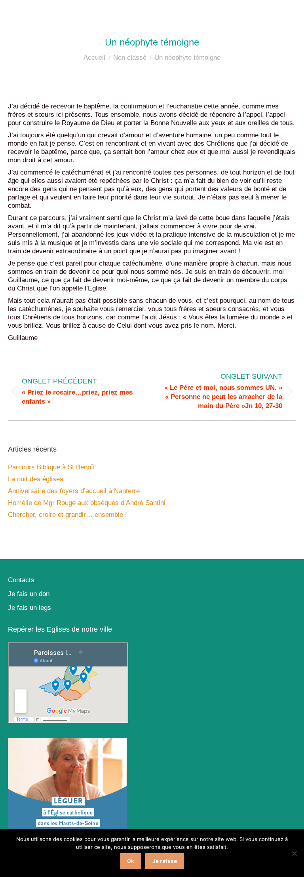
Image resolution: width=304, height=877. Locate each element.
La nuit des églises (35, 479)
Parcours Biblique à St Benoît (51, 467)
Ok (130, 861)
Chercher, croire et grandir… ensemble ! (67, 514)
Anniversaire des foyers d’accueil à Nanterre (74, 491)
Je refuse (164, 861)
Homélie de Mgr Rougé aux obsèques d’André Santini (86, 503)
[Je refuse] (294, 853)
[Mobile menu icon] (288, 12)
